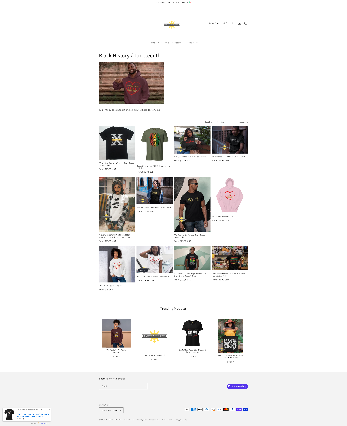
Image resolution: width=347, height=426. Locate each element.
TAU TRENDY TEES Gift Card (154, 355)
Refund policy (142, 420)
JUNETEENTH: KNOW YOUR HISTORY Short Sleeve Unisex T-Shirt (228, 275)
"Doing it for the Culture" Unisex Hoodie (190, 157)
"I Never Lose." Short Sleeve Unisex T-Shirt (228, 157)
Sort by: (208, 122)
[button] (178, 43)
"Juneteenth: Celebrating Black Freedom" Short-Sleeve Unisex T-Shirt (190, 275)
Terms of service (167, 420)
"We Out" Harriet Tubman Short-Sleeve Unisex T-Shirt (189, 236)
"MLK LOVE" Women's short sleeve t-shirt (152, 277)
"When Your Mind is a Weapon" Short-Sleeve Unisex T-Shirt (116, 164)
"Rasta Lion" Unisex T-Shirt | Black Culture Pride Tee (153, 167)
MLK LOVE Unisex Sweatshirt (110, 286)
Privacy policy (154, 420)
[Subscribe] (145, 386)
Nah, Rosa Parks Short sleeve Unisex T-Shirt (153, 208)
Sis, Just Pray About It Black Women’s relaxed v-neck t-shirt (192, 351)
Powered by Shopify (127, 420)
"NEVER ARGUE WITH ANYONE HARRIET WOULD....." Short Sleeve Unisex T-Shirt (114, 236)
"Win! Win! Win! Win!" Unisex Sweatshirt (116, 351)
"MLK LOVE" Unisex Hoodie (222, 217)
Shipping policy (181, 420)
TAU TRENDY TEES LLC (112, 420)
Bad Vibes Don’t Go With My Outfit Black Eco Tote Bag (230, 356)
